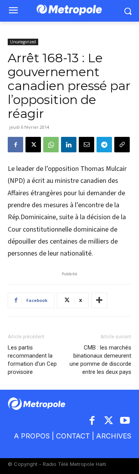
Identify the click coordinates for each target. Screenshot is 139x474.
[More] (99, 300)
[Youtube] (125, 421)
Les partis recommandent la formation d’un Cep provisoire (32, 359)
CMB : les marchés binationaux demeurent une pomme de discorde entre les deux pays (100, 359)
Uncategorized (23, 41)
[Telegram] (104, 144)
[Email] (86, 144)
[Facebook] (15, 144)
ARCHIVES (113, 436)
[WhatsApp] (51, 144)
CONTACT (73, 436)
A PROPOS (32, 436)
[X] (33, 144)
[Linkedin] (68, 144)
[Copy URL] (122, 144)
